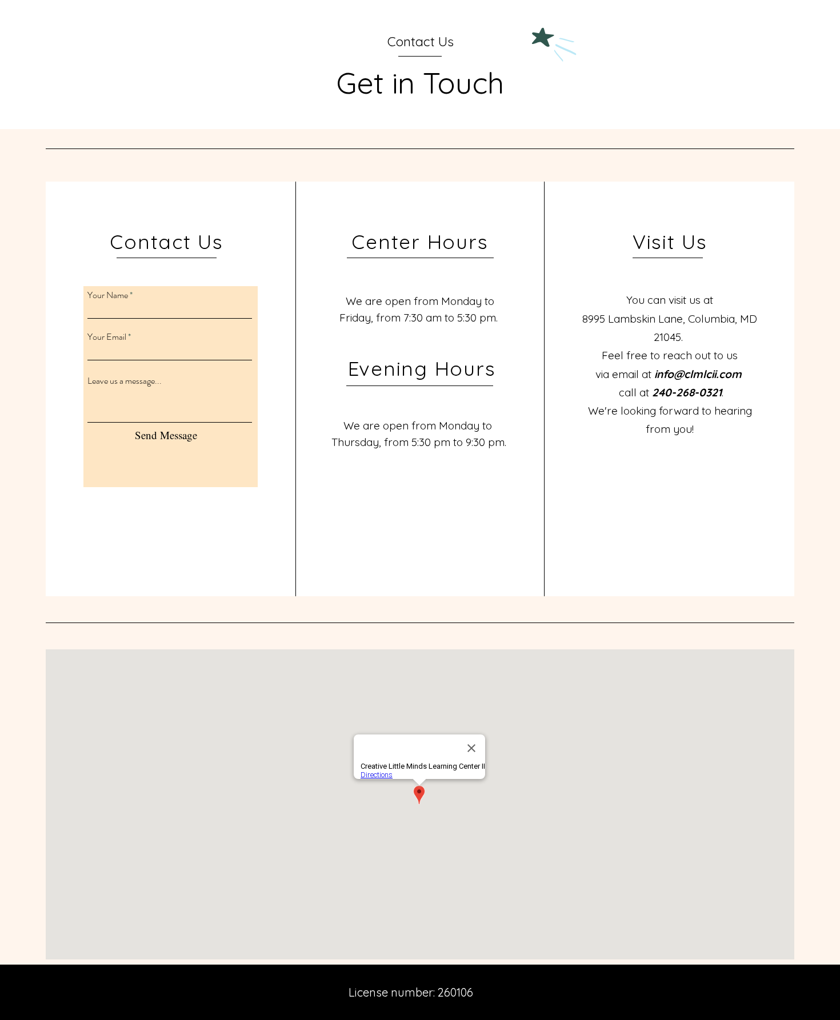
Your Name (107, 295)
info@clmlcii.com (698, 374)
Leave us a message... (124, 380)
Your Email (106, 337)
